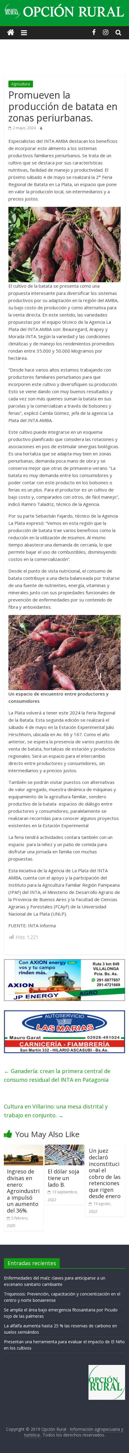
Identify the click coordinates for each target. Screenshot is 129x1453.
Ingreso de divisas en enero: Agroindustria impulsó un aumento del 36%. (23, 1191)
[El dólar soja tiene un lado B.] (64, 1148)
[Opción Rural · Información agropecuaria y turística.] (10, 32)
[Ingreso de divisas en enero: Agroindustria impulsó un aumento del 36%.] (23, 1148)
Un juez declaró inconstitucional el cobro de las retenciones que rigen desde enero (105, 1173)
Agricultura (20, 84)
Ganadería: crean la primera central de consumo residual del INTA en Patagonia (57, 1075)
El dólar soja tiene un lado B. (63, 1178)
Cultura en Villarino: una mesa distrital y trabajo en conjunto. (56, 1111)
